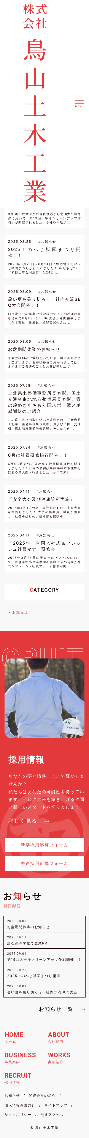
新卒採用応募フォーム (44, 845)
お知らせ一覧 (56, 1009)
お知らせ (20, 612)
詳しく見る (22, 821)
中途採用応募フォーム (44, 863)
